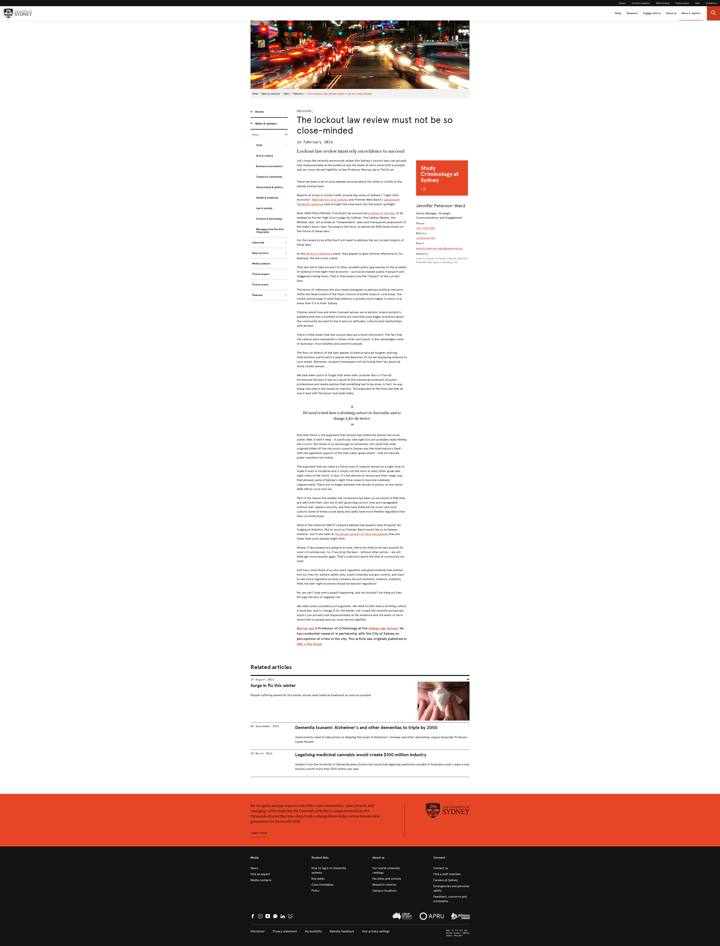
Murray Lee (305, 628)
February (298, 93)
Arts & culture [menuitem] (264, 155)
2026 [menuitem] (259, 145)
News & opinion (691, 13)
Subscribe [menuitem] (258, 242)
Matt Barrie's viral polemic (330, 199)
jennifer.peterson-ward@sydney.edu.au (439, 248)
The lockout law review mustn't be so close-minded (340, 93)
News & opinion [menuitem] (266, 123)
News (286, 93)
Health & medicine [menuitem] (267, 197)
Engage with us (652, 13)
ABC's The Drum (309, 644)
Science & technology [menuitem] (269, 218)
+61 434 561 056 (425, 238)
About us (671, 13)
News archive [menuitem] (260, 253)
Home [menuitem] (259, 111)
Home (255, 93)
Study (618, 13)
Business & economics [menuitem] (269, 166)
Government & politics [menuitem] (269, 187)
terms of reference (319, 253)
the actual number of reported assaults (361, 534)
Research (632, 13)
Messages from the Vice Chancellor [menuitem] (270, 231)
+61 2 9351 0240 (425, 228)
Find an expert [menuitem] (260, 274)
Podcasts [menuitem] (257, 295)
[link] (622, 3)
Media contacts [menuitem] (261, 263)
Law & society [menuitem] (264, 208)
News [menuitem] (255, 134)
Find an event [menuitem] (260, 284)
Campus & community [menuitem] (269, 176)
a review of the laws (381, 213)
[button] (713, 13)
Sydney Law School (383, 628)
